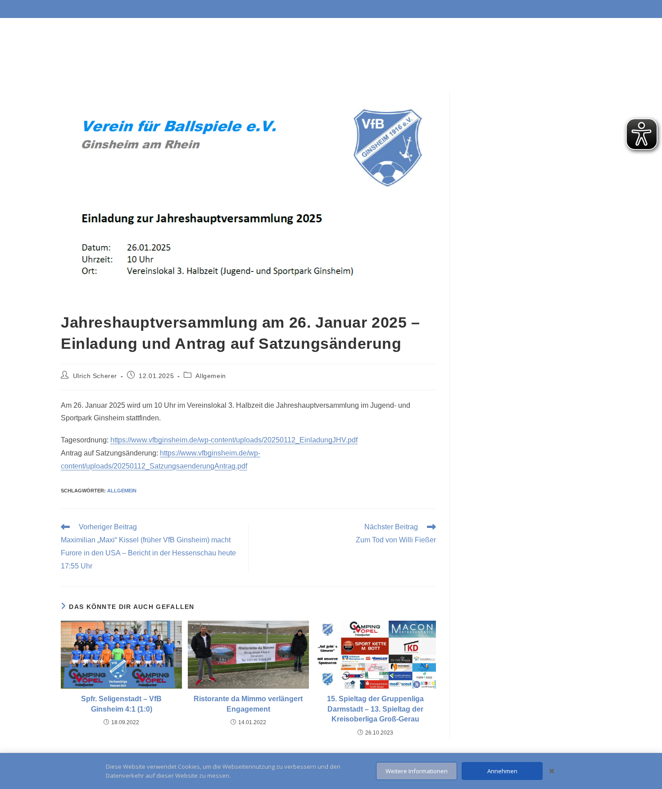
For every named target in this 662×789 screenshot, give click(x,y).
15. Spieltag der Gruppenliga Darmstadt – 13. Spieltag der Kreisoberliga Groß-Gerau (375, 709)
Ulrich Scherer (95, 375)
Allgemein (210, 375)
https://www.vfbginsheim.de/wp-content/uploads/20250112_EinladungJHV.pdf (234, 440)
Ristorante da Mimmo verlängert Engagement (248, 703)
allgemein (121, 490)
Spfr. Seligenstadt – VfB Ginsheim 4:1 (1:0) (121, 703)
